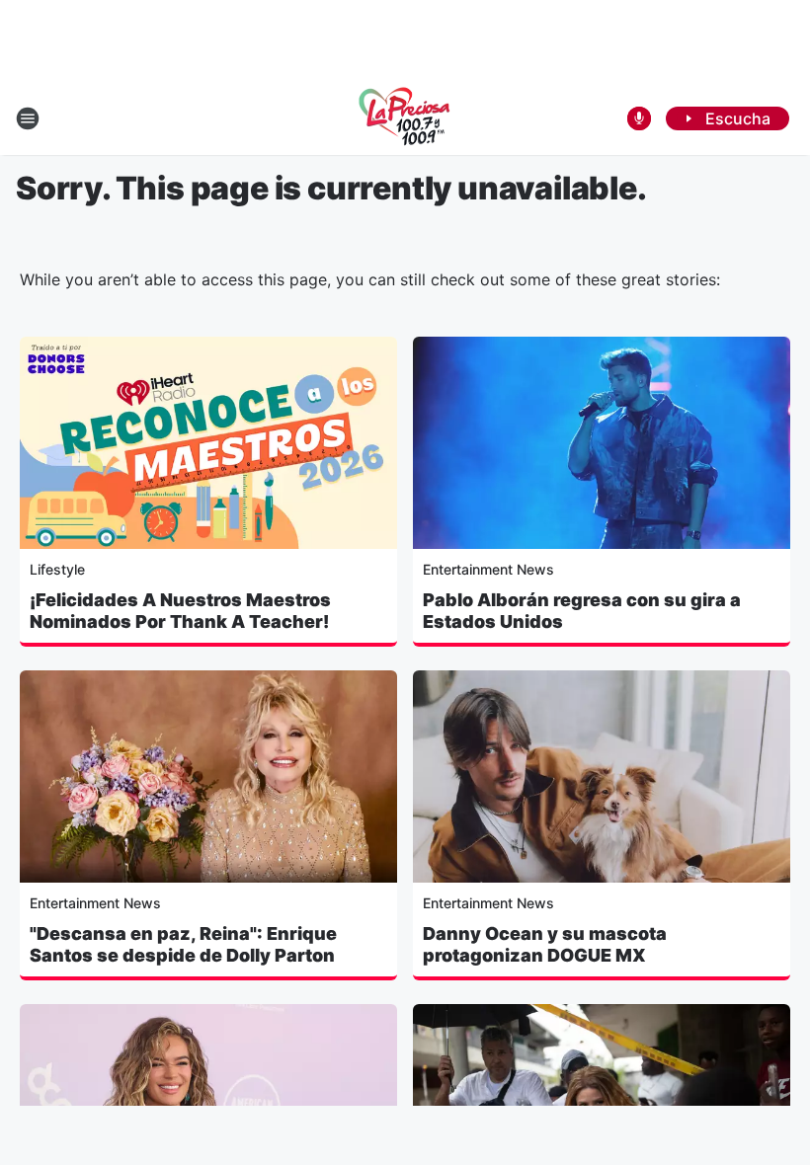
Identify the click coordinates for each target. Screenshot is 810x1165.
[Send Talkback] (639, 118)
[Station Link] (405, 118)
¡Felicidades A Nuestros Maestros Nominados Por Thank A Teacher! (180, 610)
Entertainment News (488, 569)
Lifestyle (57, 569)
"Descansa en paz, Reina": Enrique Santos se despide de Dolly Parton (183, 944)
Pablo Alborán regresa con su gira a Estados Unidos (582, 610)
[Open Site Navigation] (28, 118)
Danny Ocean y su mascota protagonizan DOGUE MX (545, 944)
